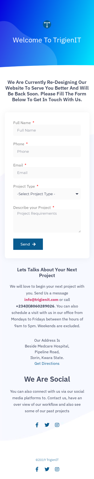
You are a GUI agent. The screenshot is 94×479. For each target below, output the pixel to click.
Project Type (24, 186)
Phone (19, 144)
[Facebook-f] (36, 425)
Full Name (22, 123)
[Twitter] (47, 425)
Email (18, 165)
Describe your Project (32, 207)
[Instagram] (57, 425)
